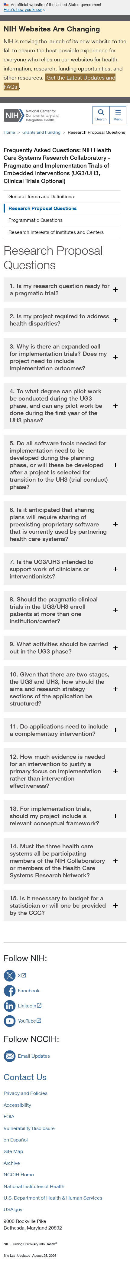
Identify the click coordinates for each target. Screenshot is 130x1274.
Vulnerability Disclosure (29, 1128)
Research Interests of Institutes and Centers (56, 232)
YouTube (27, 1020)
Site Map (13, 1151)
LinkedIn (27, 1005)
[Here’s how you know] (65, 7)
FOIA (9, 1116)
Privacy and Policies (25, 1093)
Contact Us (25, 1077)
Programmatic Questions (35, 220)
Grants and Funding (41, 132)
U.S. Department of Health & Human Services (53, 1197)
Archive (12, 1163)
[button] (65, 289)
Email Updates (34, 1056)
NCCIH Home (19, 1174)
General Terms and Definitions (41, 196)
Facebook (28, 990)
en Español (16, 1139)
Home (9, 132)
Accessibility (17, 1105)
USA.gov (13, 1209)
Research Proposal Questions (42, 208)
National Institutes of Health (34, 1186)
